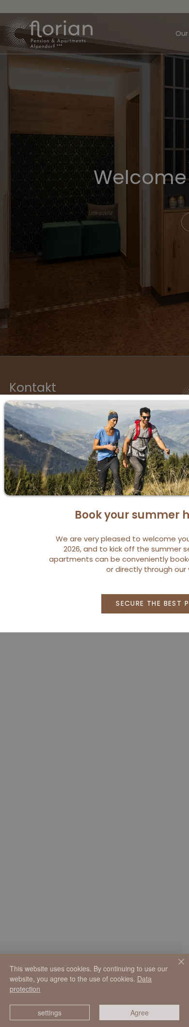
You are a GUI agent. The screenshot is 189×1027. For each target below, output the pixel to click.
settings (50, 1012)
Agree (139, 1012)
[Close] (175, 967)
